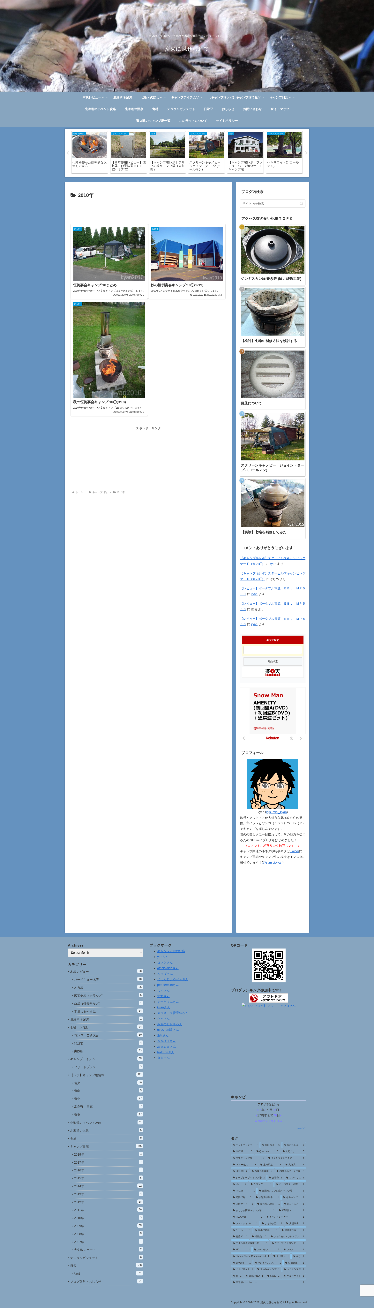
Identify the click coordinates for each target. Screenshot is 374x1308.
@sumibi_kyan (276, 812)
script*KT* (301, 1128)
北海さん (163, 996)
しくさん (163, 990)
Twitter (294, 851)
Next (306, 153)
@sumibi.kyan (272, 862)
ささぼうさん (166, 1041)
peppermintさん (168, 985)
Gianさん (163, 1007)
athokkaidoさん (168, 968)
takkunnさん (165, 1052)
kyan (273, 563)
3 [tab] (193, 180)
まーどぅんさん (168, 1001)
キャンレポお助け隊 (171, 951)
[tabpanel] (89, 152)
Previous (68, 153)
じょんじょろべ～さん (172, 979)
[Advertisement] (148, 210)
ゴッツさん (165, 962)
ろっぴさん (165, 973)
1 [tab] (181, 180)
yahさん (162, 956)
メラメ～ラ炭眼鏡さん (172, 1013)
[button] (301, 203)
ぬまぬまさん (166, 1046)
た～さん (163, 1018)
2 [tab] (187, 180)
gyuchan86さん (168, 1029)
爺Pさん (163, 1035)
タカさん (163, 1057)
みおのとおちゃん (169, 1024)
